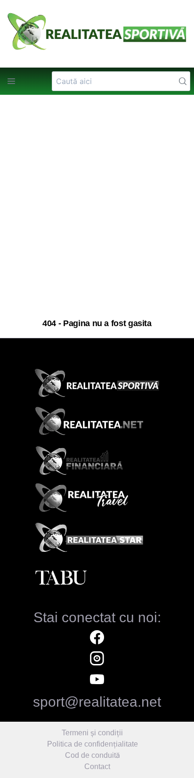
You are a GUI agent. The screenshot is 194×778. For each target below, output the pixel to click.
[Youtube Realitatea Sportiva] (97, 680)
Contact (97, 766)
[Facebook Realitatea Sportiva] (97, 638)
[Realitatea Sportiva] (97, 385)
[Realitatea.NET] (97, 424)
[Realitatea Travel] (97, 501)
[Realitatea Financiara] (97, 462)
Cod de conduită (92, 755)
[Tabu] (97, 578)
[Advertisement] (97, 207)
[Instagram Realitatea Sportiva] (97, 659)
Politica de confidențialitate (92, 744)
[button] (11, 81)
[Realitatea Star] (97, 539)
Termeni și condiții (92, 733)
